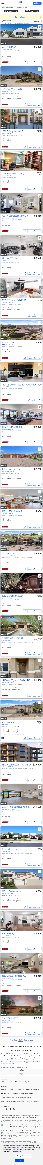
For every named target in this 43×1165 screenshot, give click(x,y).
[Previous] (2, 34)
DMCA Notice (5, 1101)
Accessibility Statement (23, 1097)
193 (15, 1040)
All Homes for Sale (7, 1082)
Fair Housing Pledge (17, 1101)
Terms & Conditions (7, 1097)
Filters (33, 11)
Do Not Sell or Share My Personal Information (17, 1093)
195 (25, 1040)
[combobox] (38, 21)
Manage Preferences (23, 1156)
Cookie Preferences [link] (32, 1101)
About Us (21, 1089)
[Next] (40, 34)
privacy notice (19, 1148)
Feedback (4, 1089)
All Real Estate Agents (22, 1082)
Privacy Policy (35, 1089)
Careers (27, 1089)
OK (20, 1160)
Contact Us (12, 1089)
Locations (12, 11)
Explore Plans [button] (37, 1128)
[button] (37, 3)
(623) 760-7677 (20, 735)
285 (31, 1040)
